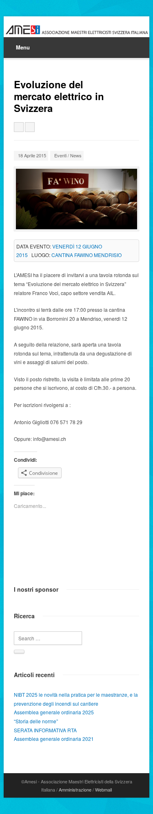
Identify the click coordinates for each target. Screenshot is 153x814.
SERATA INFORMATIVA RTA (45, 730)
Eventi (60, 155)
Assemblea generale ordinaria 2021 (54, 738)
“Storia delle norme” (36, 721)
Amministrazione (75, 789)
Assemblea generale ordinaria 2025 (54, 712)
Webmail (103, 789)
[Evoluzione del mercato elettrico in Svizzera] (76, 199)
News (76, 155)
